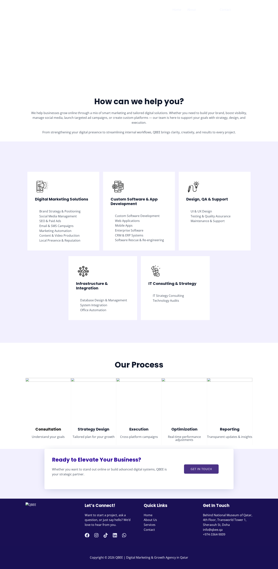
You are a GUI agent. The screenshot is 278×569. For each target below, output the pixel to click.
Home (176, 10)
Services (208, 10)
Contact (225, 10)
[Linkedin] (115, 535)
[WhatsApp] (250, 10)
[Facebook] (239, 10)
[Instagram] (245, 10)
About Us (150, 520)
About (191, 10)
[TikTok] (105, 535)
